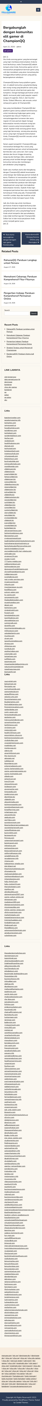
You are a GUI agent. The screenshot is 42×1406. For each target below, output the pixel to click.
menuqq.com (7, 1355)
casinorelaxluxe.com (12, 1271)
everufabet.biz (9, 523)
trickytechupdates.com (13, 920)
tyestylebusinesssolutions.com (16, 1248)
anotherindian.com (11, 651)
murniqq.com (7, 1376)
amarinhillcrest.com (12, 753)
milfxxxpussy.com (11, 631)
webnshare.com (10, 1079)
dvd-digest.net (10, 866)
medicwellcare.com (11, 1192)
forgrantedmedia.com (12, 715)
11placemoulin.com (12, 1025)
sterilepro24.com (11, 1202)
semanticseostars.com (13, 1071)
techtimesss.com (11, 725)
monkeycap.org (10, 748)
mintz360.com (10, 1027)
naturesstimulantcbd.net (13, 667)
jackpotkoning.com (11, 1292)
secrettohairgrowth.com (13, 827)
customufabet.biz (11, 510)
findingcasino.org (11, 1143)
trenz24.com (9, 781)
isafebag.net (9, 761)
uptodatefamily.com (12, 633)
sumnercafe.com (10, 623)
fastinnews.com (10, 1284)
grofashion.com (10, 1307)
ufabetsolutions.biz (11, 497)
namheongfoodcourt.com (14, 876)
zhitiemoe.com (10, 646)
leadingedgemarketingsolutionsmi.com (19, 541)
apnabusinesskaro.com (13, 933)
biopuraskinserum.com (13, 851)
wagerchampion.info (12, 1153)
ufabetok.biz (9, 520)
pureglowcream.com (12, 822)
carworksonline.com (12, 722)
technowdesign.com (12, 566)
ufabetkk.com (9, 799)
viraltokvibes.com (11, 740)
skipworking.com (10, 784)
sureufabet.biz (9, 507)
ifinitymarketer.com (11, 1289)
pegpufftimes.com (11, 694)
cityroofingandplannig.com (14, 572)
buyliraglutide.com (11, 461)
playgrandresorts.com (12, 1325)
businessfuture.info (11, 979)
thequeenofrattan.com (13, 1130)
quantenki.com (10, 1187)
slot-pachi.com (10, 1045)
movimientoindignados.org (14, 628)
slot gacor (33, 1363)
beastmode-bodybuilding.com (16, 973)
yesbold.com (9, 441)
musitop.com (9, 636)
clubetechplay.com (11, 1274)
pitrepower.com (10, 899)
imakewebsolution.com (13, 997)
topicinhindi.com (10, 958)
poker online (31, 1379)
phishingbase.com (11, 1312)
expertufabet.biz (10, 474)
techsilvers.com (10, 607)
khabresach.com (10, 925)
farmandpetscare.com (12, 1097)
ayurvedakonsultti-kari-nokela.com (17, 551)
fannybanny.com (10, 1287)
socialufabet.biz (10, 500)
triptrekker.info (10, 1171)
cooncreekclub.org (11, 691)
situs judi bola (10, 1373)
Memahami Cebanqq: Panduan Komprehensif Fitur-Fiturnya (20, 278)
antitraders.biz (10, 554)
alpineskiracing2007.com (14, 894)
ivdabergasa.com (10, 574)
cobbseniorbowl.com (12, 564)
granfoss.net (9, 889)
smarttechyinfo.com (12, 1035)
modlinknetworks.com (13, 1294)
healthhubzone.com (12, 443)
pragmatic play (22, 1363)
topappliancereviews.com (14, 917)
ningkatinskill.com (11, 610)
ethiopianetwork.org (12, 1084)
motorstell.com (10, 730)
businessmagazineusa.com (14, 1189)
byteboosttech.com (11, 451)
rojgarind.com (9, 1063)
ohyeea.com (9, 643)
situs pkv (5, 1361)
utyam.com (8, 638)
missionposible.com (12, 907)
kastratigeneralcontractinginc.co (16, 543)
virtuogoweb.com (11, 456)
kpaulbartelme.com (11, 1217)
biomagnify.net (10, 672)
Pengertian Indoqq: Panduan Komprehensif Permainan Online (19, 295)
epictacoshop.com (11, 848)
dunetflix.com (9, 625)
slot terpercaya (10, 377)
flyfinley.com (9, 1004)
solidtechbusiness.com (13, 1205)
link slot (33, 1381)
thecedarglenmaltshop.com (15, 953)
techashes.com (10, 423)
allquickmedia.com (11, 802)
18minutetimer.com (12, 1068)
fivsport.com (9, 613)
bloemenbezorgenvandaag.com (16, 825)
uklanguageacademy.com (14, 961)
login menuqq (30, 1376)
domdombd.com (10, 1276)
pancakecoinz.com (11, 1002)
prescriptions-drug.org (13, 735)
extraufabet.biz (10, 492)
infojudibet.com (10, 981)
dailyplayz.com (10, 1279)
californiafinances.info (12, 853)
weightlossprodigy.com (13, 1033)
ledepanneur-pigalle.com (14, 863)
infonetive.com (10, 845)
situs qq (9, 1358)
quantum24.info (10, 1184)
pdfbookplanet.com (11, 1125)
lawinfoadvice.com (11, 618)
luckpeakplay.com (11, 1302)
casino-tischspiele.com (13, 774)
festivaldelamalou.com (13, 704)
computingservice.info (12, 1099)
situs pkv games (10, 387)
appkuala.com (9, 817)
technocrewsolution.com (13, 738)
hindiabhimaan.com (11, 922)
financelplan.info (10, 976)
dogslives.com (10, 1122)
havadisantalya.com (11, 428)
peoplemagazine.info (12, 420)
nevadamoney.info (11, 858)
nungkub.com (9, 649)
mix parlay (21, 1373)
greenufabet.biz (10, 487)
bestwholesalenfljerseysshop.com (17, 546)
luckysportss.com (11, 1300)
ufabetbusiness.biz (11, 484)
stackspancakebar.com (13, 874)
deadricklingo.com (11, 1158)
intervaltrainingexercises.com (15, 1246)
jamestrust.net (10, 779)
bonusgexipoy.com (11, 1269)
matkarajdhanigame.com (13, 989)
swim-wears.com (11, 712)
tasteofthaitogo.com (12, 830)
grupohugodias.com (12, 602)
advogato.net (9, 758)
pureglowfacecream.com (13, 807)
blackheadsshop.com (12, 1212)
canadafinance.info (11, 856)
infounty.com (9, 584)
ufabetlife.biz (9, 495)
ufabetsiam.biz (10, 479)
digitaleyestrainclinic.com (14, 904)
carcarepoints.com (11, 597)
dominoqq (8, 382)
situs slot (11, 1363)
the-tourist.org (10, 756)
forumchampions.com (12, 699)
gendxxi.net (8, 1174)
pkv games (8, 51)
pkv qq (15, 1355)
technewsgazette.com (12, 804)
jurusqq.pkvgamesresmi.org (21, 1386)
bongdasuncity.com (11, 1043)
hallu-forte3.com (11, 881)
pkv (5, 400)
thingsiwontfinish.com (13, 1335)
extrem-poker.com (11, 592)
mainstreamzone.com (12, 1074)
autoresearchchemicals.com (15, 930)
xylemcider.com (10, 654)
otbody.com (8, 776)
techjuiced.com (10, 448)
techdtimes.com (10, 430)
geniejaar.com (9, 1020)
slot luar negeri (17, 1361)
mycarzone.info (10, 1179)
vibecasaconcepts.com (13, 1181)
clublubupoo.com (11, 1258)
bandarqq (8, 384)
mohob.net (8, 1030)
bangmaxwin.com (11, 843)
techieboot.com (10, 433)
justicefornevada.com (12, 1089)
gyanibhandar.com (11, 466)
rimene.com (9, 861)
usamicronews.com (11, 1305)
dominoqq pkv (24, 1355)
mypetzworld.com (11, 582)
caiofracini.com (10, 1102)
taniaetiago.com (10, 656)
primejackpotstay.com (12, 1317)
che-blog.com (9, 999)
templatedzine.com (11, 615)
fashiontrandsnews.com (13, 533)
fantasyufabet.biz (11, 477)
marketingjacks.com (12, 915)
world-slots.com (10, 994)
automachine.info (11, 1148)
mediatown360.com (12, 902)
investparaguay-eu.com (13, 587)
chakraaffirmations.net (13, 1012)
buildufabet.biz (10, 528)
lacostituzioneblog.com (13, 641)
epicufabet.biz (9, 515)
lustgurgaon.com (10, 1017)
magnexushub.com (11, 453)
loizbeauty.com (10, 786)
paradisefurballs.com (12, 1050)
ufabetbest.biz (9, 505)
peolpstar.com (10, 717)
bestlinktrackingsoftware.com (15, 1256)
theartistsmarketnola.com (14, 869)
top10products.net (11, 968)
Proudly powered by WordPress (15, 1400)
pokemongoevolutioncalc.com (15, 1310)
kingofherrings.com (11, 810)
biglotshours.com (11, 459)
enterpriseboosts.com (12, 766)
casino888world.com (12, 1238)
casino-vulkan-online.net (14, 897)
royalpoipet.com (10, 1251)
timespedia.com (10, 792)
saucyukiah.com (10, 681)
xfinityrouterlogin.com (13, 912)
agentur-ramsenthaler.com (14, 1166)
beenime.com (9, 1230)
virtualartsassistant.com (13, 1222)
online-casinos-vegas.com (14, 910)
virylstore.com (10, 727)
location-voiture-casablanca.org (16, 1215)
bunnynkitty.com (10, 833)
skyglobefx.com (10, 1161)
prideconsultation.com (13, 1007)
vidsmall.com (9, 1194)
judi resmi (27, 1361)
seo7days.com (10, 820)
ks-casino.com (9, 595)
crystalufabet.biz (10, 518)
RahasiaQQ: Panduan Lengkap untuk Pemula (20, 262)
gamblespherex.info (12, 1163)
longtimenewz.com (11, 1297)
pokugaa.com (9, 1320)
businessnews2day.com (13, 1197)
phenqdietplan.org (11, 620)
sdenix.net (8, 750)
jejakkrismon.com (11, 794)
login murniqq (7, 1379)
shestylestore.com (11, 1333)
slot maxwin (27, 1366)
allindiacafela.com (11, 892)
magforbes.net (10, 745)
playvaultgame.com (11, 1323)
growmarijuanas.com (12, 1076)
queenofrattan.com (11, 1128)
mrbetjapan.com (10, 812)
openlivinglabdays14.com (14, 548)
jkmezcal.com (9, 1243)
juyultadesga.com (11, 577)
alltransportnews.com (12, 530)
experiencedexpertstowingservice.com (19, 1210)
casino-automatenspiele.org (15, 771)
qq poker (7, 397)
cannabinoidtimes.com (13, 1056)
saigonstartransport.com (13, 840)
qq (5, 392)
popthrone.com (10, 991)
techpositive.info (10, 1104)
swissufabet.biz (10, 482)
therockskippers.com (12, 887)
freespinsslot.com (11, 1048)
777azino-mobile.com (12, 561)
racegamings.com (11, 1315)
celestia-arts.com (11, 697)
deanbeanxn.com (10, 986)
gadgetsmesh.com (11, 1086)
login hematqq (19, 1379)
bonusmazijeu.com (11, 1261)
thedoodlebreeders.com (13, 600)
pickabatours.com (11, 971)
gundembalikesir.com (12, 435)
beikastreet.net (10, 684)
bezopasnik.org (10, 835)
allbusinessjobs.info (12, 966)
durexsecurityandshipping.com (16, 569)
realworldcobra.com (12, 1145)
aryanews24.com (11, 556)
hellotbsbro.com (10, 1094)
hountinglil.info (10, 1009)
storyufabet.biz (10, 512)
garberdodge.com (11, 709)
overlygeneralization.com (14, 1081)
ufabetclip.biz (9, 471)
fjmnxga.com (9, 838)
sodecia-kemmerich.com (13, 1233)
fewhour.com (9, 1066)
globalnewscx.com (11, 1120)
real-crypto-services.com (14, 579)
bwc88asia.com (10, 589)
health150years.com (12, 733)
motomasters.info (11, 1176)
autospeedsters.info (12, 1151)
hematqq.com (18, 1376)
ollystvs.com (9, 1117)
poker (6, 395)
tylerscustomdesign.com (13, 720)
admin (18, 47)
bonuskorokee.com (11, 1266)
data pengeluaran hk (12, 379)
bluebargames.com (11, 702)
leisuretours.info (10, 1092)
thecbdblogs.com (11, 928)
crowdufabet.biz (10, 525)
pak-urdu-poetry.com (12, 1110)
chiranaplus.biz (10, 871)
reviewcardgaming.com (13, 1207)
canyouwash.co (10, 425)
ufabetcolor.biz (10, 489)
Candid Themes (22, 1402)
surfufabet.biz (9, 502)
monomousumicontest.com (15, 1156)
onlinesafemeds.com (12, 464)
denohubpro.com (10, 1133)
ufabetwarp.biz (10, 469)
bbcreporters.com (11, 536)
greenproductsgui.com (13, 1058)
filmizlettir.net (10, 686)
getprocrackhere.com (12, 1282)
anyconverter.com (11, 789)
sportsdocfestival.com (12, 1330)
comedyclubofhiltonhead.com (15, 1220)
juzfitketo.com (9, 659)
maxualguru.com (10, 1040)
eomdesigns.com (11, 1169)
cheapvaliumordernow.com (14, 1228)
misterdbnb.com (10, 1240)
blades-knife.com (11, 1135)
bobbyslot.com (10, 1022)
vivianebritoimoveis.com (13, 743)
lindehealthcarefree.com (13, 963)
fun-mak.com (9, 1235)
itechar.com (8, 438)
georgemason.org (11, 956)
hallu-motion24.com (12, 884)
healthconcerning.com (12, 1061)
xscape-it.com (9, 559)
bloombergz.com (10, 763)
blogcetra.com (9, 1112)
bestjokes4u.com (11, 1015)
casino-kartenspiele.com (13, 768)
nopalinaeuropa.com (12, 669)
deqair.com (8, 605)
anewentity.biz (10, 815)
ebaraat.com (9, 446)
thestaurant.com (10, 1253)
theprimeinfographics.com (14, 1225)
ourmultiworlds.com (12, 689)
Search (7, 310)
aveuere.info (9, 1053)
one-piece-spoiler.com (13, 1138)
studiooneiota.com (11, 1140)
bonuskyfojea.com (11, 1264)
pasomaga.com (10, 661)
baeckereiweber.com (12, 418)
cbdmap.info (9, 984)
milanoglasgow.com (12, 879)
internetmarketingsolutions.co (16, 1115)
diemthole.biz (9, 797)
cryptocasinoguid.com (12, 538)
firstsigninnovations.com (13, 707)
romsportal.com (10, 1328)
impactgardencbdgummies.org (16, 664)
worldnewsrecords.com (13, 1199)
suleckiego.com (10, 935)
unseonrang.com (10, 1107)
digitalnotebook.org (12, 1038)
